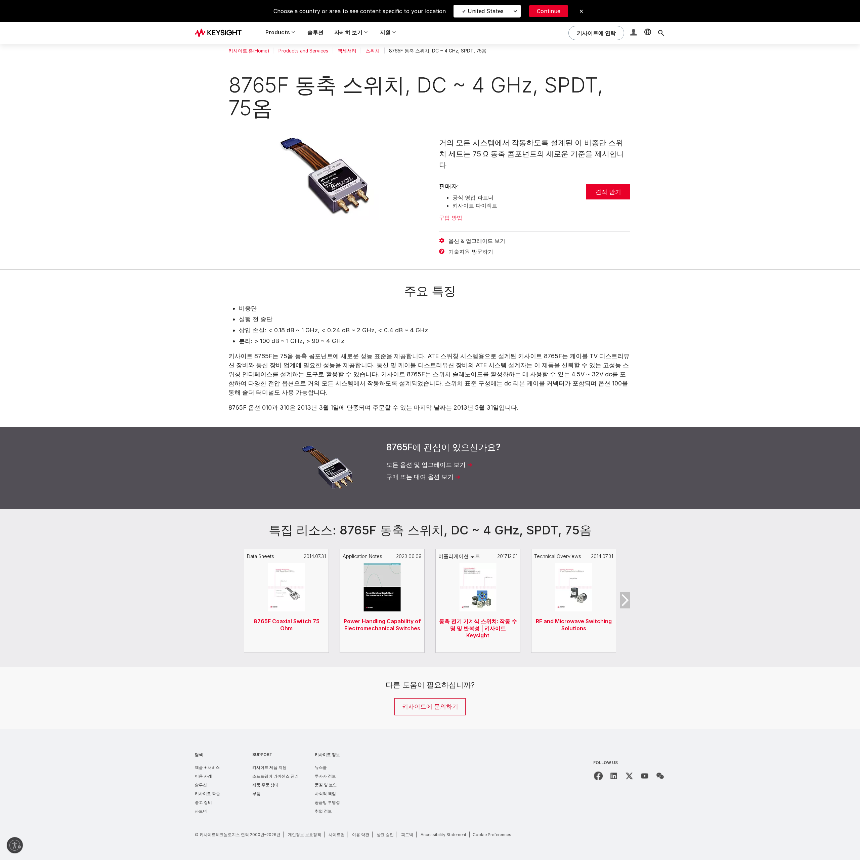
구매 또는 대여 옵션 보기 (420, 476)
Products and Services (303, 50)
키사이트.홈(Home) (248, 50)
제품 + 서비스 (207, 767)
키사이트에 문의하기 (430, 706)
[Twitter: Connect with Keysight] (629, 776)
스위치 (373, 50)
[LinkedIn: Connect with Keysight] (614, 776)
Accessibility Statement (443, 834)
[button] (634, 33)
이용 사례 (203, 776)
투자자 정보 (325, 776)
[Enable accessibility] (15, 845)
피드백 (407, 834)
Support (262, 754)
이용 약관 (360, 834)
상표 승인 (385, 834)
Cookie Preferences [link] (492, 834)
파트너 (201, 811)
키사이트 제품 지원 (269, 767)
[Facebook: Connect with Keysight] (598, 776)
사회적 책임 (325, 793)
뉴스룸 (321, 767)
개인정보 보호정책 (304, 834)
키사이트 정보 (327, 754)
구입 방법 (450, 217)
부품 (256, 793)
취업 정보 (323, 811)
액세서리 (347, 50)
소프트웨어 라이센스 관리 (275, 776)
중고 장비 (203, 802)
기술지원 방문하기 (470, 251)
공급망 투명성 (327, 802)
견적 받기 (608, 191)
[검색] (661, 33)
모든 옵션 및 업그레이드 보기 (426, 464)
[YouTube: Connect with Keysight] (645, 776)
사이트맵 (337, 834)
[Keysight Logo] (221, 33)
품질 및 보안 (326, 784)
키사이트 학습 (207, 793)
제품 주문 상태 (265, 784)
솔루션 (315, 32)
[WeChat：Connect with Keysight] (660, 776)
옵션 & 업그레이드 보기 (476, 240)
